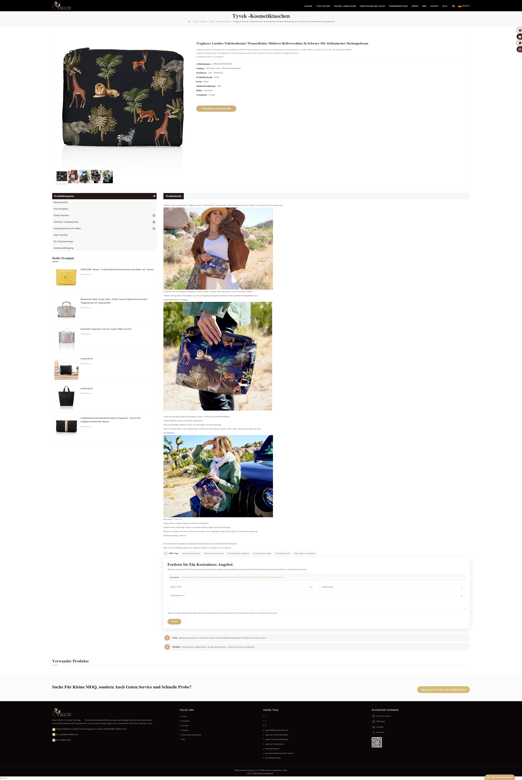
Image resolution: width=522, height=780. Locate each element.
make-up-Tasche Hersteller (276, 735)
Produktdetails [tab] (173, 196)
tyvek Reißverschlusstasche (276, 730)
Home (184, 716)
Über (424, 6)
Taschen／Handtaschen (345, 6)
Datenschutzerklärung (191, 735)
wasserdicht (86, 358)
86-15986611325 (63, 740)
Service (415, 6)
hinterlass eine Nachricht (501, 777)
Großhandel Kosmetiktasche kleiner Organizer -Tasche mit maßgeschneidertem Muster (110, 420)
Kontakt (434, 6)
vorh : (175, 638)
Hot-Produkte (61, 209)
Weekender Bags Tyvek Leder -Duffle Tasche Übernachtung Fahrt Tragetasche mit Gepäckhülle (113, 301)
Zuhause (308, 6)
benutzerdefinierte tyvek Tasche (279, 753)
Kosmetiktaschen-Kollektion (238, 553)
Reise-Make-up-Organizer (305, 553)
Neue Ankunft (61, 202)
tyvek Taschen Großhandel (276, 739)
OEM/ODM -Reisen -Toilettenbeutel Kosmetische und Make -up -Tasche (117, 269)
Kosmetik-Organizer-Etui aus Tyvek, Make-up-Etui (105, 329)
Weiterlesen (85, 274)
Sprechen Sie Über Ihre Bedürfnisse (443, 689)
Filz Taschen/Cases (63, 241)
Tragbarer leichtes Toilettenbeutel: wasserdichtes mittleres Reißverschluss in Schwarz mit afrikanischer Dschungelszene (232, 577)
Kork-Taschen (61, 235)
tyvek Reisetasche (272, 758)
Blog (445, 6)
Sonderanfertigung (398, 6)
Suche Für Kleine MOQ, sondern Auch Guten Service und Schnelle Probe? (122, 686)
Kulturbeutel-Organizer (191, 553)
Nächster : (177, 647)
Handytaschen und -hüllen (372, 6)
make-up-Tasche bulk (274, 744)
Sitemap (185, 730)
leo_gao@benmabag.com (67, 734)
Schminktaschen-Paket (262, 553)
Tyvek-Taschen (323, 6)
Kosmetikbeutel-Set (282, 553)
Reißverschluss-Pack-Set (213, 553)
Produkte (186, 721)
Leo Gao (3, 778)
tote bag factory (272, 749)
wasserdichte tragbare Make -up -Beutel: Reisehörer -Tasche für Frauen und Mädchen (218, 647)
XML (183, 739)
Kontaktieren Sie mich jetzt (214, 108)
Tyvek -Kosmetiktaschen (220, 22)
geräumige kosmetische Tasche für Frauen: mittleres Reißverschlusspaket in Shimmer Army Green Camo (222, 638)
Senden (174, 622)
